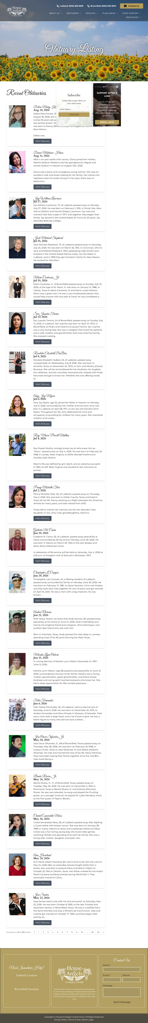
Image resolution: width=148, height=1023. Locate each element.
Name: (106, 965)
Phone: (126, 975)
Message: (108, 985)
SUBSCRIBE (74, 114)
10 (82, 932)
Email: (106, 975)
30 (98, 932)
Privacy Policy (60, 1020)
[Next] (103, 932)
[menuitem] (55, 13)
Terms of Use (74, 1020)
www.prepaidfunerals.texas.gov (82, 989)
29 (92, 932)
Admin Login (88, 1020)
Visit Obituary (42, 141)
